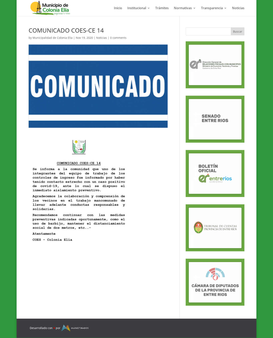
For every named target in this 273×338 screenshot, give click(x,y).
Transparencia (212, 8)
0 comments (118, 38)
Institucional (136, 8)
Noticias (238, 8)
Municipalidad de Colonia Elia (53, 38)
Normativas (183, 8)
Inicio (118, 8)
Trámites (162, 8)
